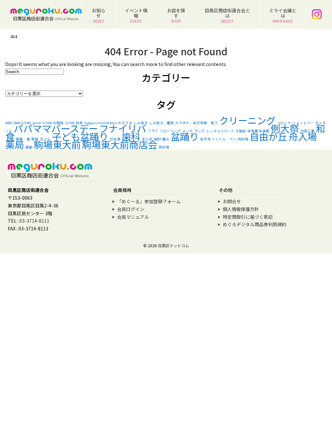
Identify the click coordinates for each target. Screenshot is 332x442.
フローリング (170, 130)
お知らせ (98, 15)
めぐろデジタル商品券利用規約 (254, 224)
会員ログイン (130, 209)
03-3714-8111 (34, 220)
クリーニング (247, 120)
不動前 (240, 130)
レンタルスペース (220, 130)
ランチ (199, 130)
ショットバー (303, 122)
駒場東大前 (57, 144)
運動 (28, 147)
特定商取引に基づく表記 (248, 217)
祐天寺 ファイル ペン (218, 139)
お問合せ (232, 201)
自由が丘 (268, 136)
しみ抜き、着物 (161, 122)
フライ (153, 130)
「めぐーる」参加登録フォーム (149, 201)
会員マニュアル (133, 217)
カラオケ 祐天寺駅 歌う (196, 122)
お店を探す (176, 15)
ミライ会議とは (282, 15)
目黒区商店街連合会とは (227, 15)
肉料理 (243, 139)
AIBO (9, 122)
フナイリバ (122, 128)
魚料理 (164, 147)
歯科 (131, 136)
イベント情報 (136, 15)
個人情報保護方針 (241, 209)
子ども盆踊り (80, 136)
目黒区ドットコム (173, 245)
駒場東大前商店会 (119, 144)
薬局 (14, 144)
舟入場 (303, 136)
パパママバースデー (56, 128)
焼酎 (157, 139)
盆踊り (185, 136)
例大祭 (285, 128)
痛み (165, 139)
